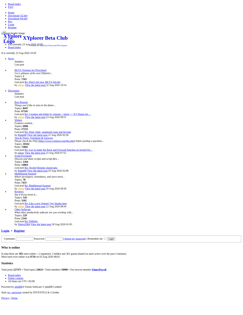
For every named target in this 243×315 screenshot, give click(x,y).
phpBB (18, 286)
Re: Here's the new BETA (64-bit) (42, 82)
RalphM (22, 135)
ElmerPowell (99, 269)
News (11, 58)
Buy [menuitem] (10, 21)
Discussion (13, 90)
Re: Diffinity (31, 221)
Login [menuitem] (11, 24)
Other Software (23, 209)
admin (21, 85)
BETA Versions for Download (30, 70)
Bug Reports (21, 102)
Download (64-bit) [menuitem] (17, 18)
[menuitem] (14, 4)
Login (5, 230)
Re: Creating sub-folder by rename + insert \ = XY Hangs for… (58, 114)
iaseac (21, 152)
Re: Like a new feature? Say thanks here (46, 203)
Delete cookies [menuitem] (15, 278)
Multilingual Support (25, 173)
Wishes (18, 120)
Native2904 (24, 224)
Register (19, 230)
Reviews (19, 191)
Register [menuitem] (12, 27)
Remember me (95, 238)
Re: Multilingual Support (38, 185)
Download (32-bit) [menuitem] (17, 15)
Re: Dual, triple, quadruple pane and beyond (48, 132)
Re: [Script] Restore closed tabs (41, 167)
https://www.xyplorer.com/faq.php (56, 141)
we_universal (14, 292)
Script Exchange (23, 155)
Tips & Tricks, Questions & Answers (34, 138)
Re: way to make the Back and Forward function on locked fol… (59, 149)
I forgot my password (74, 238)
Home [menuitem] (11, 12)
